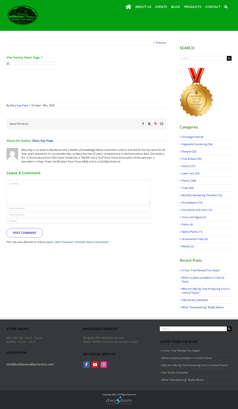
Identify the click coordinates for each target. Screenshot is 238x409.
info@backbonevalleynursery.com (30, 364)
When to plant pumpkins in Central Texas (187, 358)
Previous (161, 42)
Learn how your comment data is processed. (81, 242)
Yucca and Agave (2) (194, 217)
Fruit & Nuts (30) (192, 159)
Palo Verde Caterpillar (195, 300)
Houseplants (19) (192, 202)
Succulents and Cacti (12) (197, 210)
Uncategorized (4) (192, 137)
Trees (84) (188, 188)
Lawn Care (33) (190, 173)
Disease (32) (189, 151)
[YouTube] (95, 364)
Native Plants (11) (192, 232)
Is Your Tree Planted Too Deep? (201, 270)
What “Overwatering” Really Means (203, 307)
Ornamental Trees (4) (195, 239)
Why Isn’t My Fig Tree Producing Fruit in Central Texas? (195, 365)
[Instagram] (103, 364)
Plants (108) (189, 180)
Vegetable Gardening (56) (197, 144)
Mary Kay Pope (19, 105)
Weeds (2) (188, 246)
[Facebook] (86, 364)
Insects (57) (188, 166)
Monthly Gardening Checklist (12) (202, 195)
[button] (225, 7)
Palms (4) (187, 224)
